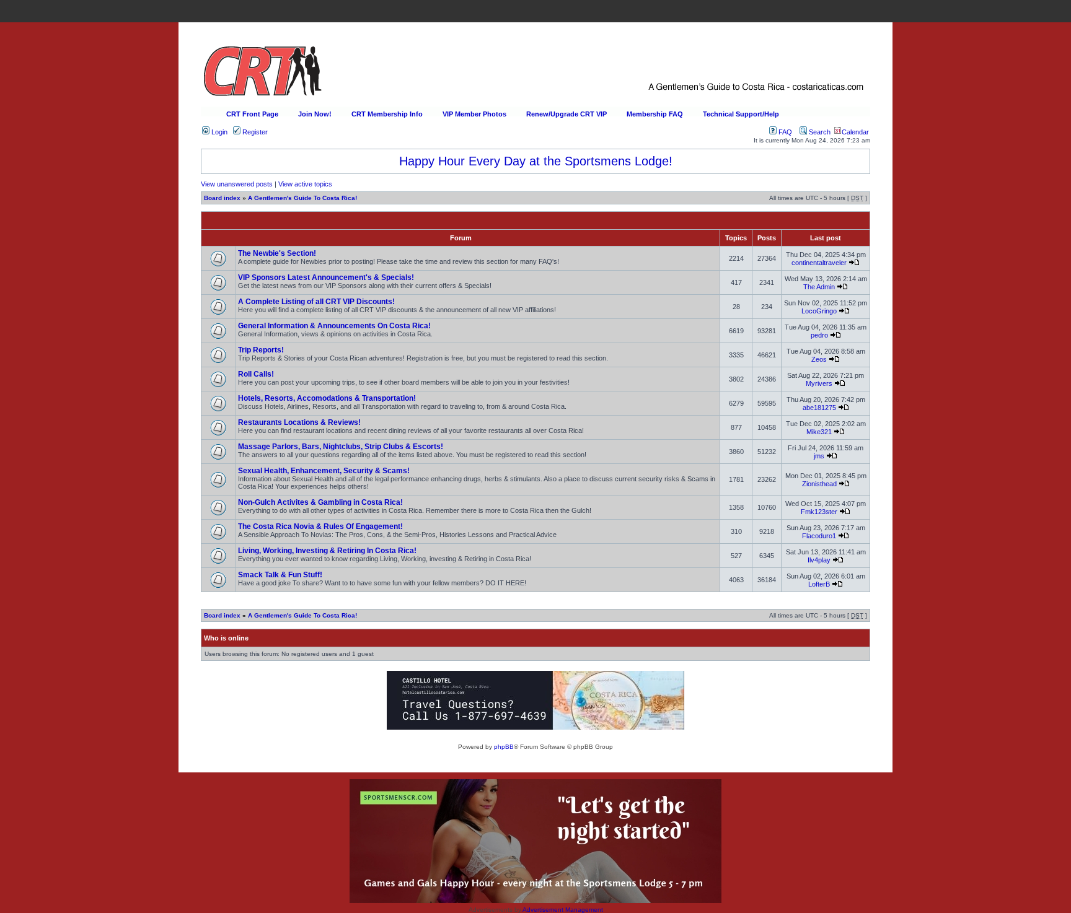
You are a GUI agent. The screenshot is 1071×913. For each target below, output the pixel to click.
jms (819, 456)
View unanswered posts (237, 184)
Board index (222, 197)
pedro (819, 335)
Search (819, 132)
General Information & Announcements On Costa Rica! (334, 325)
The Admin (819, 286)
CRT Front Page (252, 114)
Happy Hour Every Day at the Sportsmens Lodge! (535, 161)
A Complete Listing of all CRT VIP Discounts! (316, 301)
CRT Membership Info (387, 114)
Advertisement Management (562, 909)
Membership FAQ (655, 114)
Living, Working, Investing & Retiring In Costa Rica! (327, 550)
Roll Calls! (256, 374)
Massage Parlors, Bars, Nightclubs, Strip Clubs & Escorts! (340, 446)
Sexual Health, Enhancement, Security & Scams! (324, 470)
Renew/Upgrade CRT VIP (566, 114)
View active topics (305, 184)
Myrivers (819, 383)
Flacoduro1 (819, 536)
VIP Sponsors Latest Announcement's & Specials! (326, 277)
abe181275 (819, 407)
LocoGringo (819, 311)
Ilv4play (819, 560)
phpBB (504, 746)
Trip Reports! (261, 350)
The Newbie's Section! (277, 253)
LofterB (819, 584)
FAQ (784, 132)
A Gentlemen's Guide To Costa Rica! (302, 197)
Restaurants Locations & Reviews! (299, 422)
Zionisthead (819, 483)
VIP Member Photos (474, 114)
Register (254, 132)
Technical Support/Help (741, 114)
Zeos (819, 359)
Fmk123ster (819, 511)
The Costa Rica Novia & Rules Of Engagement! (320, 526)
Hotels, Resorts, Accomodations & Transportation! (327, 398)
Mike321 (819, 431)
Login (218, 132)
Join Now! (315, 114)
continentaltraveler (819, 262)
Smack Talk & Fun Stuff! (280, 574)
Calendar (855, 132)
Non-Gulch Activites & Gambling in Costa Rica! (320, 502)
